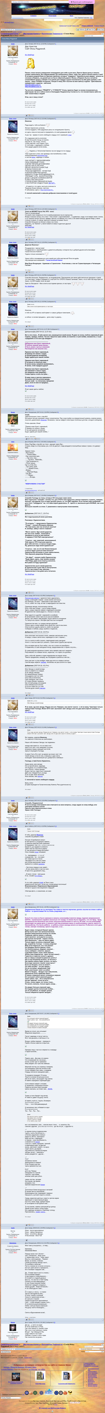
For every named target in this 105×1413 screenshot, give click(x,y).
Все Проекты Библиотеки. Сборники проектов (15, 1382)
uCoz (55, 1404)
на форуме (33, 1369)
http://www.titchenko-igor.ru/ (31, 490)
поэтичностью (42, 155)
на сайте (41, 1369)
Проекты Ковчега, (17, 1367)
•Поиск (101, 25)
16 (58, 907)
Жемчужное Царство (91, 1382)
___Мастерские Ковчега (30, 34)
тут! (23, 1394)
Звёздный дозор (9, 22)
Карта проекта (92, 1374)
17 (58, 1013)
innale (13, 44)
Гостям (69, 25)
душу (37, 852)
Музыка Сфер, (31, 1367)
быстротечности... (47, 190)
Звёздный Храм (92, 1377)
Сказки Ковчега (7, 1369)
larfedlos (15, 31)
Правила (96, 25)
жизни (37, 1142)
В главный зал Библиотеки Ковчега (52, 1408)
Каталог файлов (92, 1386)
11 (54, 595)
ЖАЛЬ (50, 1089)
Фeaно (13, 412)
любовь (43, 662)
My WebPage (29, 55)
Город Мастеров (40, 1383)
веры (33, 157)
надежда (41, 864)
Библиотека (62, 25)
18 (54, 1228)
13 (56, 727)
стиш (69, 135)
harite (13, 1228)
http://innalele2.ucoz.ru (33, 86)
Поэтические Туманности (52, 34)
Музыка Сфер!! (92, 1376)
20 (54, 1322)
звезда (40, 776)
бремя (42, 1185)
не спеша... (39, 876)
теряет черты (40, 1212)
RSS (91, 17)
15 (56, 826)
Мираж (13, 1322)
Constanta (19, 31)
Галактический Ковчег (10, 34)
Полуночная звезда (32, 598)
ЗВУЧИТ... (51, 183)
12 (54, 698)
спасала (42, 688)
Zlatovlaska (12, 1243)
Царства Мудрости (91, 1379)
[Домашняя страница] (31, 115)
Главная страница (89, 1363)
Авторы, (6, 1367)
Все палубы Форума (89, 1364)
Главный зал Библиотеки (91, 1366)
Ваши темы (75, 25)
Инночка (40, 835)
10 (55, 495)
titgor (12, 441)
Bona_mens (12, 118)
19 (58, 1243)
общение (44, 420)
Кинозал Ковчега (93, 1384)
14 (56, 800)
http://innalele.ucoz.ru (33, 85)
